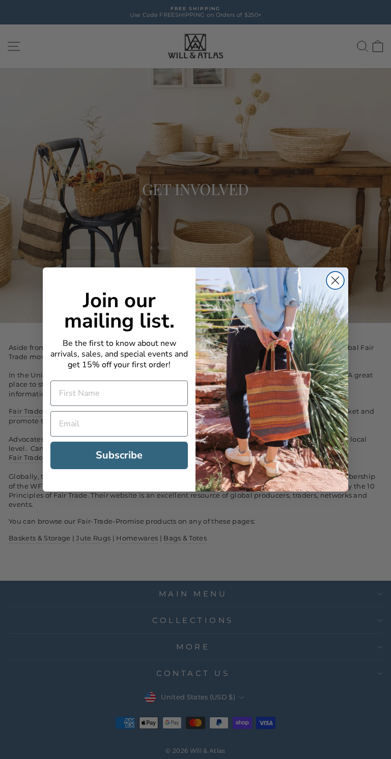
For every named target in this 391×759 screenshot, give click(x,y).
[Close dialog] (335, 280)
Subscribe (119, 455)
